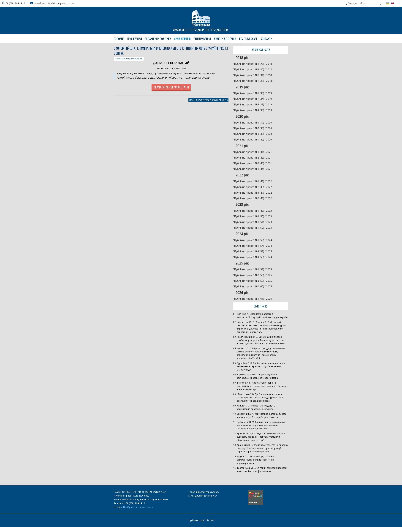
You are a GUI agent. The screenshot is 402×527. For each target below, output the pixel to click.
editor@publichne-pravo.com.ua (137, 506)
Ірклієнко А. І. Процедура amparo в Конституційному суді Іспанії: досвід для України (262, 315)
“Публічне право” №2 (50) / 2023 (252, 216)
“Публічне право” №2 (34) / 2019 (252, 99)
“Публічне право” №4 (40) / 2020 (252, 139)
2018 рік (242, 57)
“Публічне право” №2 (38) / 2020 (252, 128)
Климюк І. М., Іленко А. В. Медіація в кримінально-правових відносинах (256, 407)
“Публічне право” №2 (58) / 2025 (252, 275)
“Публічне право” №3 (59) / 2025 (252, 281)
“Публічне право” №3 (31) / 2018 (252, 75)
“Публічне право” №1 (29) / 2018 (252, 64)
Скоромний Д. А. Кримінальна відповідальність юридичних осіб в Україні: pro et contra (261, 415)
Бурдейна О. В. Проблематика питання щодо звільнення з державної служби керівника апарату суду (261, 366)
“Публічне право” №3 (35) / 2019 (252, 104)
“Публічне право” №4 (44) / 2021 (252, 169)
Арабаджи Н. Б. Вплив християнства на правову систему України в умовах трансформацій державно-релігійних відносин (262, 448)
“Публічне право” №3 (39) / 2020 (252, 134)
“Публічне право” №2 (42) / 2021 (252, 157)
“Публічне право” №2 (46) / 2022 (252, 187)
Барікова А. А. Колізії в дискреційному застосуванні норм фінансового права (257, 376)
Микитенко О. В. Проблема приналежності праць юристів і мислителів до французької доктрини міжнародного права (260, 397)
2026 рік (242, 292)
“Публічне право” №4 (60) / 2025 (252, 286)
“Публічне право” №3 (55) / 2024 (252, 251)
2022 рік (242, 175)
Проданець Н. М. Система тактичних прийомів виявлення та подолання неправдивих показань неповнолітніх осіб (261, 425)
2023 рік (242, 204)
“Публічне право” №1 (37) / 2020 (252, 122)
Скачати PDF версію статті (171, 87)
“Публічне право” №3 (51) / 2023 (252, 222)
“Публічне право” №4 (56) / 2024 (252, 257)
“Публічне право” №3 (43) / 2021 (252, 163)
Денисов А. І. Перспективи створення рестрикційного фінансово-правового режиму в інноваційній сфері (262, 386)
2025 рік (242, 263)
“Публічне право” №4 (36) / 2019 (252, 110)
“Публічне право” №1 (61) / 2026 (252, 298)
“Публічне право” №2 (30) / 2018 (252, 69)
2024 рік (242, 234)
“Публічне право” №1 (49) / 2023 (252, 210)
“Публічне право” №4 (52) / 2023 (252, 227)
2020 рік (242, 116)
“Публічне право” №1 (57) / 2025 (252, 269)
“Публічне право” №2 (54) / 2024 (252, 245)
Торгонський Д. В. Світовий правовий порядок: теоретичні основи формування (262, 469)
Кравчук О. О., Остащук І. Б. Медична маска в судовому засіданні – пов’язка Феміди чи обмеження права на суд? (261, 437)
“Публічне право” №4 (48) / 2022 (252, 198)
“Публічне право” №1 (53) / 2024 (252, 240)
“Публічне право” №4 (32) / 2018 (252, 80)
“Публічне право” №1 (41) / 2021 (252, 152)
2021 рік (242, 146)
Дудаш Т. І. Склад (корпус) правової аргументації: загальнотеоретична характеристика (255, 459)
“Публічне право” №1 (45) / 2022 (252, 181)
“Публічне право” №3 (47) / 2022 (252, 192)
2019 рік (242, 87)
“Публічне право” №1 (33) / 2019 (252, 93)
